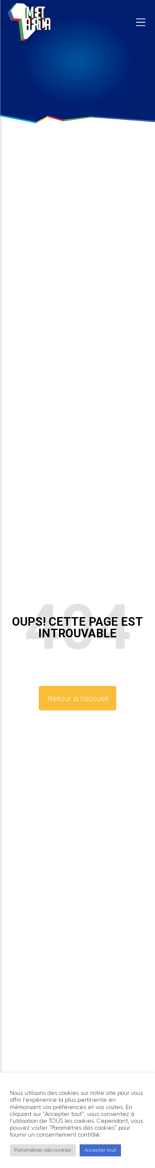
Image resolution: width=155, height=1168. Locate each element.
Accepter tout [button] (100, 1150)
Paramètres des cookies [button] (42, 1150)
